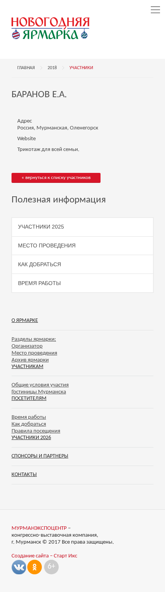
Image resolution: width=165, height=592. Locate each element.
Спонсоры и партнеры (40, 456)
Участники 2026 (31, 438)
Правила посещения (36, 431)
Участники (81, 68)
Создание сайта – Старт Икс (44, 556)
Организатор (27, 346)
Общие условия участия (40, 385)
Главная (26, 68)
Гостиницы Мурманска (39, 392)
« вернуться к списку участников (56, 177)
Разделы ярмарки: (34, 339)
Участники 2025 (41, 227)
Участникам (27, 367)
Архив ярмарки (30, 360)
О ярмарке (25, 320)
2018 (52, 68)
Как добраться (39, 264)
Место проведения (47, 245)
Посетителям (29, 398)
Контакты (24, 475)
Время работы (39, 283)
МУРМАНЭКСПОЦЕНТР (39, 528)
